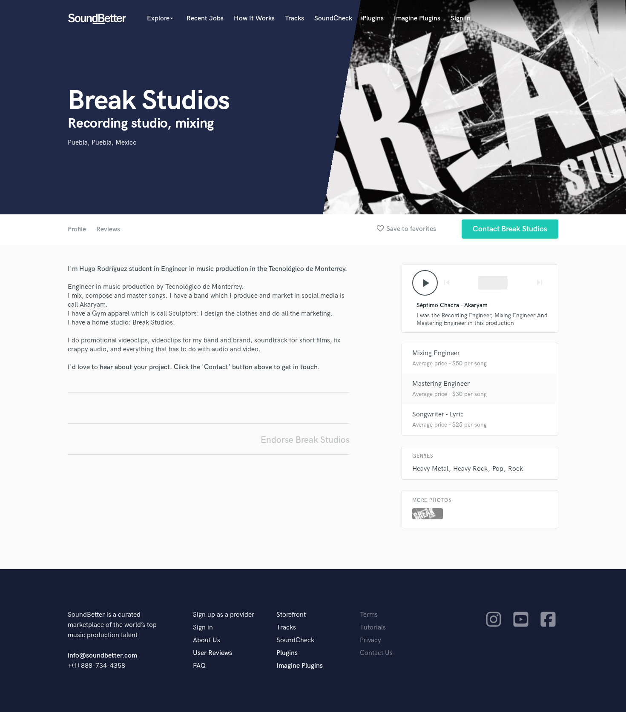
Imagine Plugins (417, 18)
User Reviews (212, 653)
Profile (77, 229)
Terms (369, 615)
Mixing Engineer (436, 353)
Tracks (294, 18)
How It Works (254, 18)
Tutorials (373, 628)
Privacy (370, 640)
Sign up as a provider (223, 615)
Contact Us (376, 653)
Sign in (461, 18)
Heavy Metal (430, 469)
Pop (497, 469)
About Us (206, 640)
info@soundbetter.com (102, 656)
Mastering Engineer (441, 384)
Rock (515, 469)
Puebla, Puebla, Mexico (102, 143)
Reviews (108, 229)
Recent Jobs (205, 18)
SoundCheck (333, 18)
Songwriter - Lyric (438, 414)
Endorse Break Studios (305, 440)
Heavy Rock (470, 469)
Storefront (291, 615)
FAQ (199, 666)
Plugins (373, 18)
